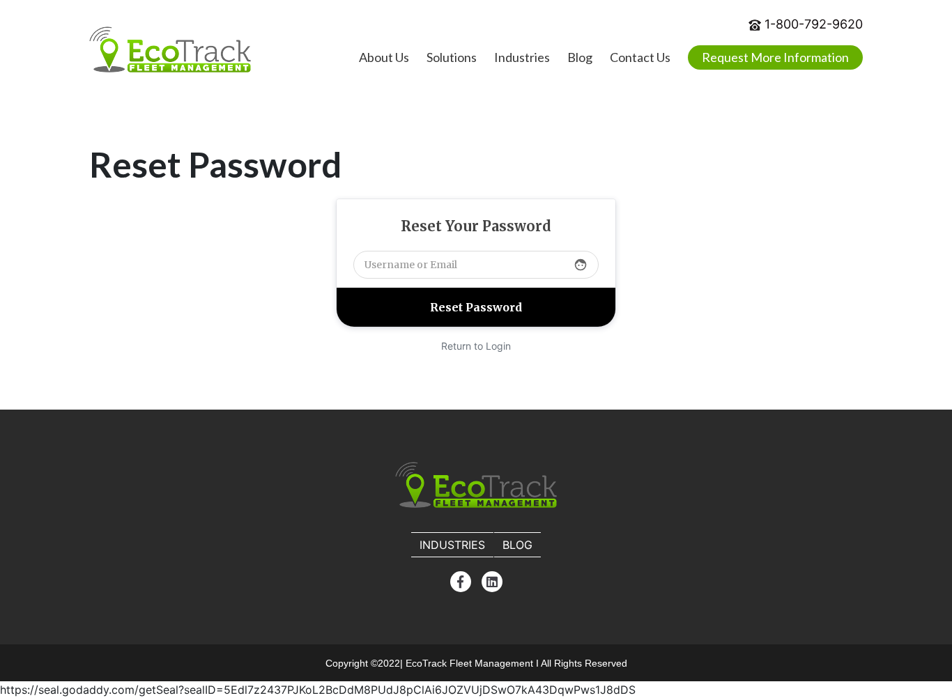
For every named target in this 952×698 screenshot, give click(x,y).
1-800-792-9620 (814, 24)
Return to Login (476, 346)
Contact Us (640, 57)
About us (384, 57)
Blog (579, 57)
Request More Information (775, 57)
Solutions (452, 57)
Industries (522, 57)
